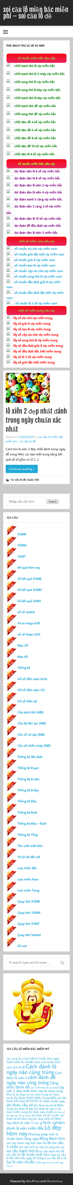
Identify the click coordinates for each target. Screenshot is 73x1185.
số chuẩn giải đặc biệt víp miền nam (39, 254)
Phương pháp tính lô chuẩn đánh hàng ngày (32, 1136)
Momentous (54, 1181)
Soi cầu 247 (26, 1147)
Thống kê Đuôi (27, 812)
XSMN (22, 545)
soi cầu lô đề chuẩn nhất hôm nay (31, 1154)
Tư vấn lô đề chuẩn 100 (25, 479)
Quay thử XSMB (28, 901)
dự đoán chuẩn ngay (52, 1101)
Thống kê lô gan (28, 768)
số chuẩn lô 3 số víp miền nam (36, 303)
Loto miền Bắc (27, 868)
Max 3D (22, 645)
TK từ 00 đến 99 (28, 857)
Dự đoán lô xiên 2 (45, 1109)
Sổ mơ (22, 946)
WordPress (33, 1181)
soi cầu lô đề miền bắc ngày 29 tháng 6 (35, 1156)
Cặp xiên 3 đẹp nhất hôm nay (35, 1089)
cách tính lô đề (15, 1067)
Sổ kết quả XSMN (29, 590)
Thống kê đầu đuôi (29, 757)
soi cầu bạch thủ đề (51, 1151)
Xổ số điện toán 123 (31, 690)
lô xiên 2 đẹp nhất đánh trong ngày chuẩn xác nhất (36, 420)
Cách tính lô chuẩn (19, 1062)
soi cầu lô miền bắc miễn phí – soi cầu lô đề (35, 13)
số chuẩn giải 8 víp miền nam (35, 260)
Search (52, 501)
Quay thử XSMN (28, 913)
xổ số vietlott (26, 612)
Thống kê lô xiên (28, 779)
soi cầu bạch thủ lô (22, 1150)
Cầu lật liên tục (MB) (31, 723)
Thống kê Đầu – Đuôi (31, 823)
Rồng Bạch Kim (52, 1138)
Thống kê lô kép (28, 790)
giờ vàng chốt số (43, 1119)
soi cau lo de (41, 1142)
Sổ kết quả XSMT (29, 601)
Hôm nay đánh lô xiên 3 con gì (33, 1120)
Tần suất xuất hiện (30, 846)
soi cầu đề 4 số (56, 1158)
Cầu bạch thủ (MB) (30, 712)
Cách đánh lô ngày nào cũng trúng (31, 1069)
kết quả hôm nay (28, 567)
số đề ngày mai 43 (44, 1162)
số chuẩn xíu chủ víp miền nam (36, 249)
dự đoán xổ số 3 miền (45, 1115)
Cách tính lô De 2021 (47, 1062)
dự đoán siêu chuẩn (41, 1112)
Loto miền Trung (28, 890)
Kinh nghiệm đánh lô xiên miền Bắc (35, 1125)
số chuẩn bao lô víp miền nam (35, 265)
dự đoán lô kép (23, 1109)
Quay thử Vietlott (29, 935)
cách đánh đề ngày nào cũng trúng (31, 1079)
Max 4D (22, 657)
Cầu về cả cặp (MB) (31, 734)
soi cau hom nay (18, 1142)
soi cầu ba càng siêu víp (49, 1147)
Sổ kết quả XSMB (29, 579)
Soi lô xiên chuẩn (20, 1161)
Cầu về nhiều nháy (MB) (34, 745)
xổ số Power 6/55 (28, 634)
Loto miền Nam (28, 879)
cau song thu (14, 1058)
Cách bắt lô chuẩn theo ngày (41, 1058)
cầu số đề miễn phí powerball (44, 1087)
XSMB (21, 534)
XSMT (21, 556)
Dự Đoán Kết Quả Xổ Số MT (36, 1099)
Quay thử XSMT (28, 924)
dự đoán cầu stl (19, 1104)
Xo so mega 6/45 (28, 623)
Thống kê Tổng (27, 835)
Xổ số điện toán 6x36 (32, 679)
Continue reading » (21, 469)
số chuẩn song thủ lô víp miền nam (38, 276)
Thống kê (23, 668)
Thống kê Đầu (26, 801)
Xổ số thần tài (27, 701)
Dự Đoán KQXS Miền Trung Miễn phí (37, 1098)
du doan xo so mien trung (32, 1094)
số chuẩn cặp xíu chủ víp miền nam (39, 271)
